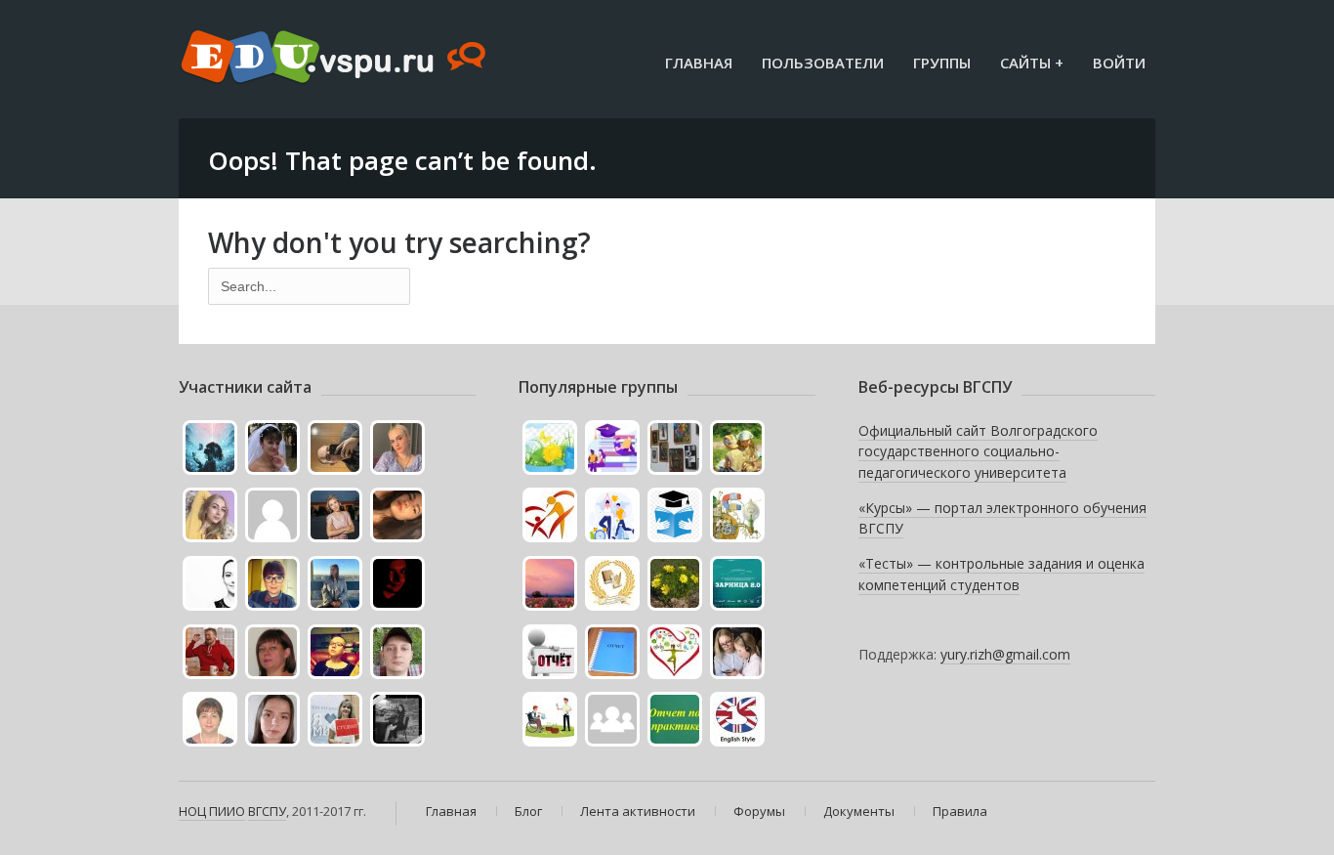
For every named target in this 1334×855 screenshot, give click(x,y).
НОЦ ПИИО (212, 811)
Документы (859, 811)
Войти (1119, 62)
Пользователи (823, 62)
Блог (528, 811)
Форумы (759, 811)
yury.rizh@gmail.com (1005, 654)
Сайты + (1031, 62)
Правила (960, 811)
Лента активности (637, 811)
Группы (942, 62)
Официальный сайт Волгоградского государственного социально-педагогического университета (978, 451)
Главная (698, 62)
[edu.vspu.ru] (335, 58)
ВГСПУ (267, 811)
